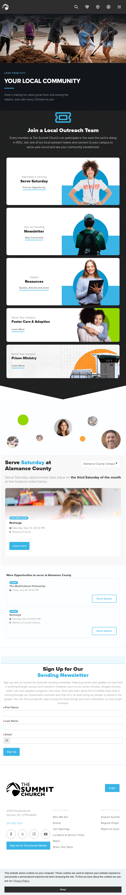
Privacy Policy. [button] (22, 881)
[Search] (76, 7)
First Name (12, 707)
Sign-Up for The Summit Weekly (28, 845)
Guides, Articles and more (34, 288)
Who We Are (60, 817)
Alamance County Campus (99, 464)
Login (112, 788)
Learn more (19, 546)
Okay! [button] (63, 889)
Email (8, 734)
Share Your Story (63, 847)
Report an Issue (110, 829)
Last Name (11, 721)
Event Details (104, 598)
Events (57, 823)
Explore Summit (110, 817)
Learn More (18, 329)
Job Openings (61, 829)
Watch (56, 841)
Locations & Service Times (68, 835)
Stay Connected (34, 237)
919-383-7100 (14, 823)
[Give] (87, 7)
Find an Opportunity (34, 187)
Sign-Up (11, 752)
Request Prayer (110, 823)
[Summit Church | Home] (5, 7)
